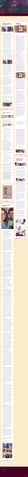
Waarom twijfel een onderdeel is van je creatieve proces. (19, 159)
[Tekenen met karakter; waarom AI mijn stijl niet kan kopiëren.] (7, 29)
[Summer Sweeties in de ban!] (7, 116)
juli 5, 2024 (4, 201)
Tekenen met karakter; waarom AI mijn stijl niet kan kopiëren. (7, 24)
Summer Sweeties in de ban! (7, 113)
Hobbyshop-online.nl (21, 91)
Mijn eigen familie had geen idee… (7, 206)
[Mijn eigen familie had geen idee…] (7, 218)
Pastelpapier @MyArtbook (18, 24)
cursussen (5, 98)
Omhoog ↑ (25, 475)
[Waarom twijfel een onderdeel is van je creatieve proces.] (21, 164)
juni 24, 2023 (4, 460)
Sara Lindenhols (14, 9)
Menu (3, 14)
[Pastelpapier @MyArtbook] (21, 28)
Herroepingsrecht (4, 471)
